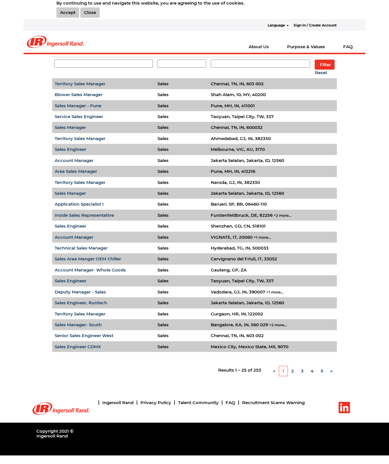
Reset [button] (321, 72)
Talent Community (198, 402)
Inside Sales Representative (84, 215)
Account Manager (74, 160)
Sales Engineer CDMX (78, 346)
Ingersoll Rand (118, 402)
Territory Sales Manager (80, 83)
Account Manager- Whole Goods (90, 270)
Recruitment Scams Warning (273, 402)
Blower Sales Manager (79, 94)
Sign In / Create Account (315, 25)
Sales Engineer (70, 149)
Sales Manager (70, 127)
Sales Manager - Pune (78, 105)
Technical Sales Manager (81, 248)
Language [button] (277, 25)
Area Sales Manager (76, 171)
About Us (259, 46)
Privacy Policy (155, 402)
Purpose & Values (306, 46)
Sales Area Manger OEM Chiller (88, 259)
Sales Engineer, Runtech (81, 302)
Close (90, 12)
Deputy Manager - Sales (80, 292)
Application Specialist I (79, 204)
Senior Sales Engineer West (84, 335)
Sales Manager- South (78, 324)
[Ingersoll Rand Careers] (55, 42)
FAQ (348, 46)
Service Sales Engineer (79, 116)
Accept (67, 12)
